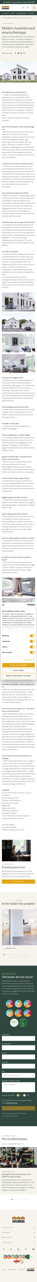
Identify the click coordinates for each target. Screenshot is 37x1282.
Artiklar (12, 13)
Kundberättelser (21, 13)
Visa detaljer (27, 659)
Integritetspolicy (12, 1269)
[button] (34, 2)
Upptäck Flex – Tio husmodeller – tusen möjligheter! (18, 2)
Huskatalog (5, 13)
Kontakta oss (18, 881)
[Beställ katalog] (23, 8)
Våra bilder (31, 13)
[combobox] (17, 1075)
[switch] (32, 641)
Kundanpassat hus (13, 867)
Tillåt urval (18, 670)
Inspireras (6, 1232)
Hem (3, 17)
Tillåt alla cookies (18, 665)
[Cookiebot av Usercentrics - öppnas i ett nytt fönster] (27, 605)
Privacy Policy (5, 1116)
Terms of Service (14, 1116)
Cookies (4, 1269)
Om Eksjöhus (7, 1237)
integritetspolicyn (12, 1103)
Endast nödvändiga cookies (18, 676)
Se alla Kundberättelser (12, 1144)
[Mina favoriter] (28, 8)
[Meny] (34, 7)
